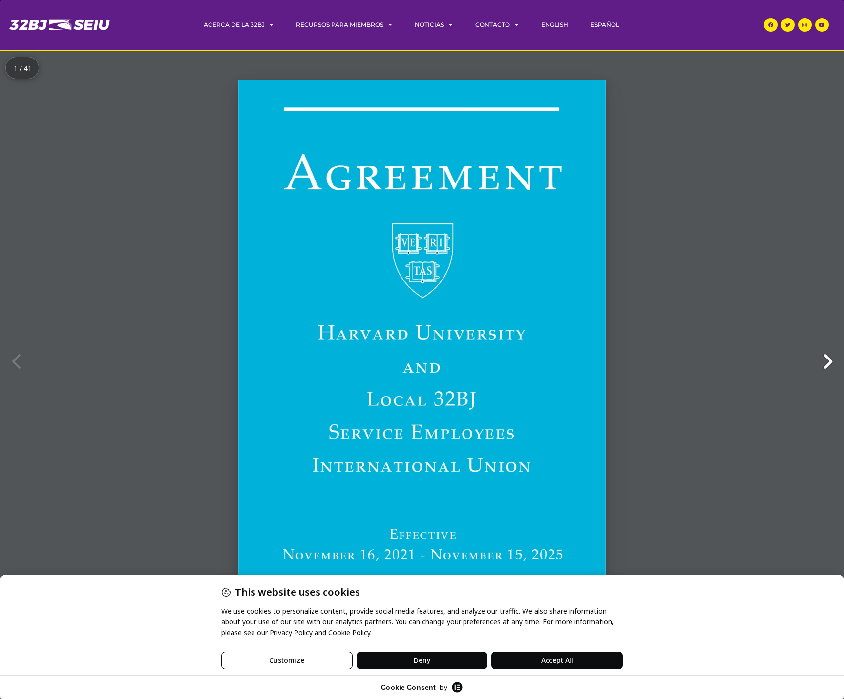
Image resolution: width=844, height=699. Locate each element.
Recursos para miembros (339, 24)
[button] (827, 361)
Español (605, 24)
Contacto (492, 24)
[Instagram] (805, 25)
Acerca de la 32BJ (234, 24)
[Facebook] (771, 25)
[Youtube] (822, 25)
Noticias (429, 24)
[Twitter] (788, 25)
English (554, 24)
